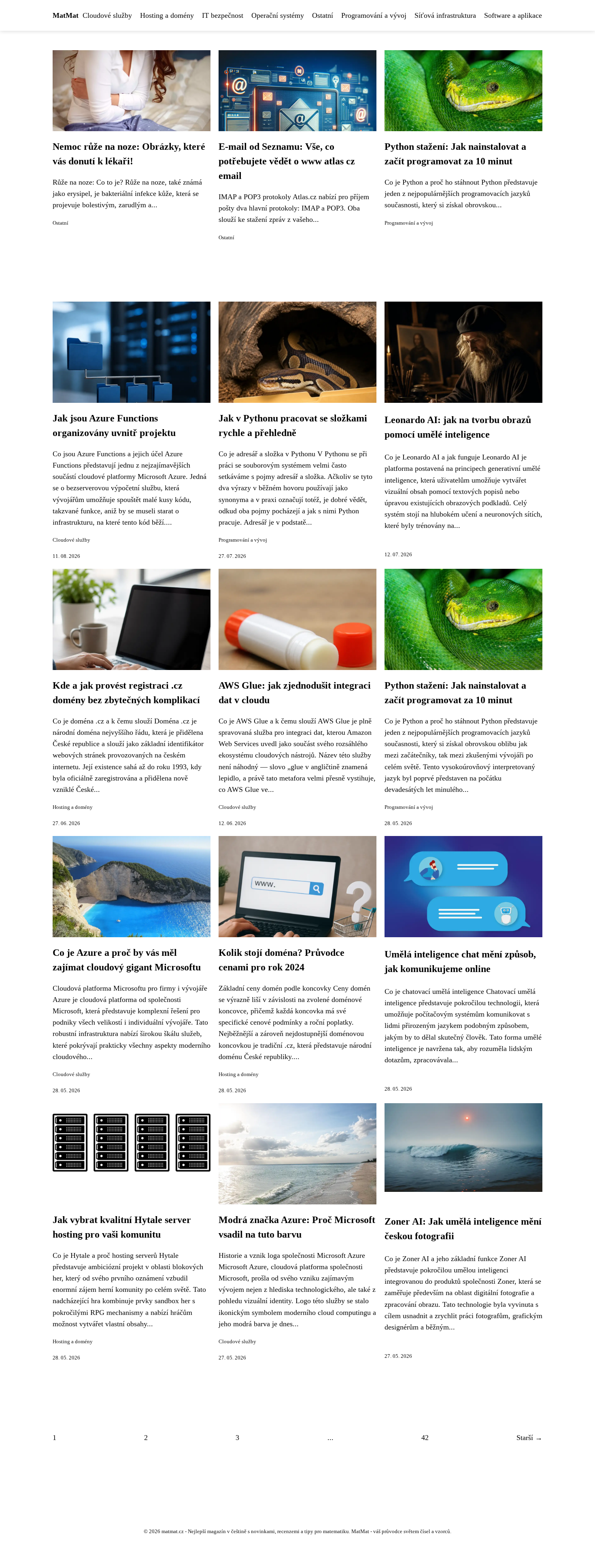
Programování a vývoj (373, 15)
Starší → (529, 1438)
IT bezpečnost (222, 15)
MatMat (66, 15)
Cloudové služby (107, 15)
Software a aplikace (513, 15)
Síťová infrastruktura (445, 15)
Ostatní (322, 15)
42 (425, 1438)
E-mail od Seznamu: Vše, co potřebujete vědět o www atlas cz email (287, 161)
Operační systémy (277, 15)
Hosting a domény (167, 15)
